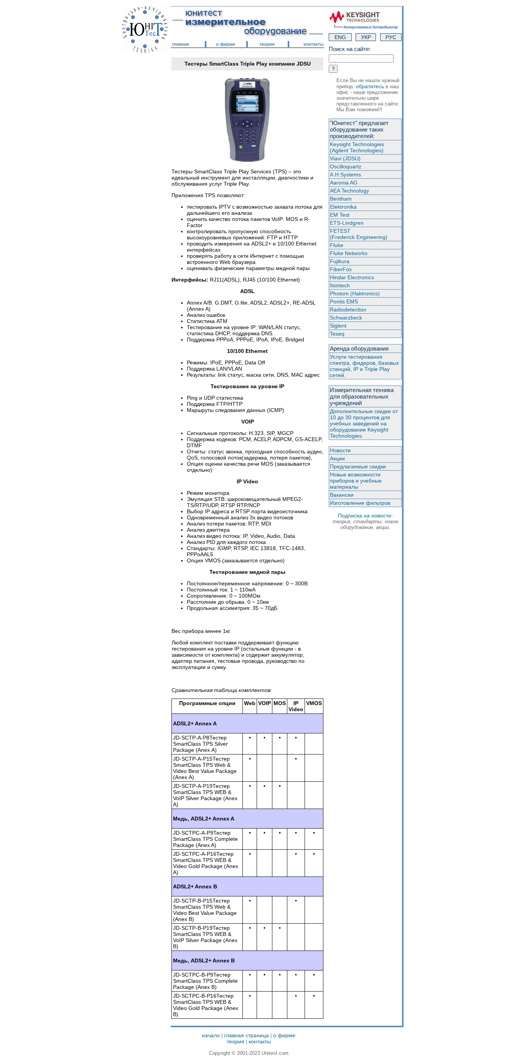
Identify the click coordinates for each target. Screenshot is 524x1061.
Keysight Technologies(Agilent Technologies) (357, 147)
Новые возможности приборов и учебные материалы (356, 480)
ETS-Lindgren (347, 223)
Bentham (341, 199)
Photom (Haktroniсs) (355, 293)
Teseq (337, 334)
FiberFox (341, 269)
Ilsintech (340, 285)
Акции (337, 458)
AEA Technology (349, 191)
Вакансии (342, 495)
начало (211, 1035)
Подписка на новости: (365, 521)
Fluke (336, 245)
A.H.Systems (345, 174)
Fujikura (339, 261)
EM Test (339, 215)
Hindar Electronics (352, 277)
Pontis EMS (344, 301)
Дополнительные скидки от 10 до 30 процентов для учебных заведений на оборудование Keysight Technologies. (364, 423)
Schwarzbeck (346, 318)
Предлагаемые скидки (358, 466)
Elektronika (343, 207)
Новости (340, 450)
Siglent (338, 326)
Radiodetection (348, 309)
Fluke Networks (348, 253)
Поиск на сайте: (350, 49)
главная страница (246, 1035)
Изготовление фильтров (360, 503)
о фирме (284, 1035)
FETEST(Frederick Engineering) (358, 234)
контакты (260, 1041)
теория (235, 1041)
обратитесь (370, 86)
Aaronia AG (344, 183)
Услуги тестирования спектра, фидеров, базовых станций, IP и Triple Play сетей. (364, 366)
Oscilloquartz (345, 166)
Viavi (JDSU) (345, 158)
